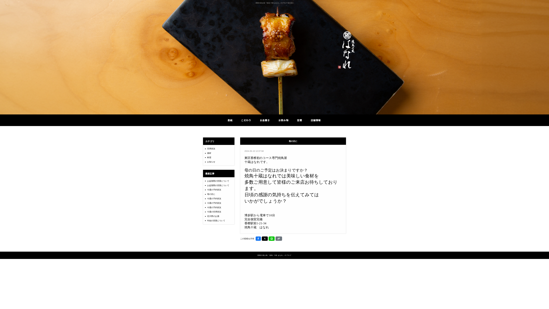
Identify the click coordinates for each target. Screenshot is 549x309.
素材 (209, 153)
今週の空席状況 (214, 212)
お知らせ (211, 162)
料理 (209, 157)
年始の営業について (216, 220)
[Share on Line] (272, 238)
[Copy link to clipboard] (279, 238)
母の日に (211, 194)
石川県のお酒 (213, 216)
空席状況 (211, 148)
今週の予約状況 (214, 190)
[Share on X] (265, 238)
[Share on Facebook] (258, 238)
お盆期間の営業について (218, 181)
